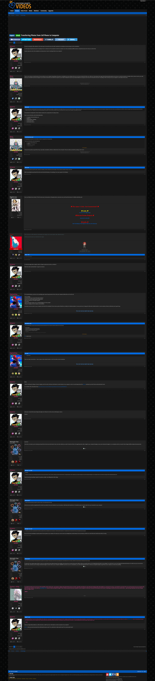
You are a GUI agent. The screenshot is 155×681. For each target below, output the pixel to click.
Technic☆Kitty (26, 597)
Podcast (27, 678)
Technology (15, 37)
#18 (144, 568)
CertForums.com (120, 680)
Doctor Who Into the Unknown (90, 223)
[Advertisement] (77, 25)
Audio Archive (19, 678)
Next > (21, 42)
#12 (144, 388)
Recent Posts (11, 13)
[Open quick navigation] (146, 15)
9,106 (20, 102)
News (9, 678)
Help (145, 671)
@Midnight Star (43, 588)
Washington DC (19, 215)
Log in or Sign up (143, 0)
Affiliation (34, 678)
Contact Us (140, 671)
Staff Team (31, 678)
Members (36, 11)
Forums (17, 11)
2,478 (20, 258)
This (25, 336)
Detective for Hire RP (84, 218)
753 (20, 465)
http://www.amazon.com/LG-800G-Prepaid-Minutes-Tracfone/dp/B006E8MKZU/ (53, 386)
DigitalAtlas (26, 313)
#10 (144, 338)
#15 (144, 479)
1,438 (20, 612)
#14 (144, 450)
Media (30, 11)
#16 (144, 508)
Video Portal (24, 11)
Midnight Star (14, 442)
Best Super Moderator (82, 252)
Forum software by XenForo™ (114, 676)
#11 (144, 366)
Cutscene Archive (13, 678)
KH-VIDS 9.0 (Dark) (13, 671)
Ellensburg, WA (19, 65)
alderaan (20, 95)
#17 (144, 535)
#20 (144, 629)
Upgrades (50, 11)
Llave (25, 259)
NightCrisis (13, 197)
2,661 (20, 318)
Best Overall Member (87, 252)
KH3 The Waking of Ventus (78, 223)
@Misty (84, 384)
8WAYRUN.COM (23, 648)
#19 (144, 597)
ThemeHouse (120, 678)
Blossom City (20, 312)
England (20, 459)
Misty (25, 154)
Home (11, 11)
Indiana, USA (20, 605)
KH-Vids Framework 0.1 (112, 677)
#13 (144, 418)
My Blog (88, 212)
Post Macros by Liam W (129, 676)
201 (20, 217)
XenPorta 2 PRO (11, 648)
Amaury (22, 37)
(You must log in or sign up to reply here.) (140, 646)
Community (44, 11)
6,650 (20, 71)
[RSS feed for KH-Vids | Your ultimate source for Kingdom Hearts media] (117, 674)
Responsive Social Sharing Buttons (111, 680)
